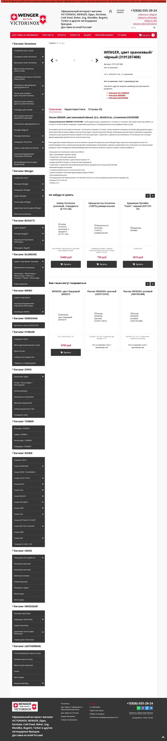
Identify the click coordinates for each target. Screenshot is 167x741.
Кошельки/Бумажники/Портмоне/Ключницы (24, 304)
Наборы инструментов (24, 357)
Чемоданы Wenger (22, 190)
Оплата (61, 35)
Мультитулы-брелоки (23, 665)
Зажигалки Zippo (21, 376)
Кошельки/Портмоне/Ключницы (23, 240)
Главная (52, 43)
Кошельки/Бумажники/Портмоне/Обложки (24, 155)
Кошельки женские (22, 569)
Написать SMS (150, 20)
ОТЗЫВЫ (122, 35)
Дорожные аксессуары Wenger (27, 208)
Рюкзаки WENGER (117, 95)
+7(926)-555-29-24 (144, 10)
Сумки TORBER (20, 434)
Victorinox (65, 703)
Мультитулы (19, 351)
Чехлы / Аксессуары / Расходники (23, 383)
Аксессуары (19, 599)
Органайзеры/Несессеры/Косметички (25, 163)
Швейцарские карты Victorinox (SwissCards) (27, 78)
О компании (95, 707)
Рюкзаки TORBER (21, 428)
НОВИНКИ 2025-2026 (23, 50)
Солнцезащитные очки (24, 409)
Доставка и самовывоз (25, 35)
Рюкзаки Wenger (21, 184)
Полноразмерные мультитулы (27, 653)
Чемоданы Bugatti (22, 248)
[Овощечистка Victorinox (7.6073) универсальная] (102, 229)
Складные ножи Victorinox (25, 56)
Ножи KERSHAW (21, 466)
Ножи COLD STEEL (22, 478)
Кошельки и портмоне (24, 397)
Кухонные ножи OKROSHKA (26, 325)
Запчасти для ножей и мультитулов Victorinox (24, 102)
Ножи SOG (18, 490)
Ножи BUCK (19, 484)
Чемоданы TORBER (22, 446)
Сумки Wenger (20, 196)
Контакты (48, 35)
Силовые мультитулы (23, 659)
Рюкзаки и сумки (21, 587)
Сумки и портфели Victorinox (26, 148)
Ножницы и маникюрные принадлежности (25, 86)
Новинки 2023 (20, 460)
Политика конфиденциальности (104, 717)
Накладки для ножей (23, 109)
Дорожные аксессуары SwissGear (24, 632)
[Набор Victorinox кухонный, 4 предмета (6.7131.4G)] (66, 229)
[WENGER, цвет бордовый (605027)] (66, 317)
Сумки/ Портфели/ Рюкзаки (26, 261)
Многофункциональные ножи (27, 345)
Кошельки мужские (22, 563)
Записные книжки (21, 575)
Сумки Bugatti (20, 227)
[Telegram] (147, 708)
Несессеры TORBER (23, 440)
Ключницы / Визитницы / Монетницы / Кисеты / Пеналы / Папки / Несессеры (26, 275)
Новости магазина (69, 719)
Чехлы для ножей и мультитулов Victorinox (24, 94)
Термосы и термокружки (25, 363)
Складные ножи (21, 339)
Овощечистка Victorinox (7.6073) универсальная (101, 204)
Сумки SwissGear (21, 625)
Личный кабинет (104, 35)
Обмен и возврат (97, 714)
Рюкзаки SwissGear (22, 613)
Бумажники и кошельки (24, 267)
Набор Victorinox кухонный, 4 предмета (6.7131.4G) (65, 206)
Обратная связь (97, 710)
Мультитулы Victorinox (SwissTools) (24, 69)
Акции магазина (68, 716)
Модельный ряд (21, 683)
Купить (67, 264)
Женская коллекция (22, 214)
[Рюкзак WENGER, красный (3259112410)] (102, 317)
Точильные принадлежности (26, 124)
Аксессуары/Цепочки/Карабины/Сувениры (23, 116)
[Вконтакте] (151, 708)
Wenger (62, 43)
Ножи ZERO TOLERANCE (24, 472)
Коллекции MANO (21, 311)
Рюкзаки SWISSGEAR (118, 98)
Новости (75, 35)
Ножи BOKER (20, 496)
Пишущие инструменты (24, 557)
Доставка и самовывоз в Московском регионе (71, 708)
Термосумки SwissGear (24, 639)
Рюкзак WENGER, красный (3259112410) (101, 293)
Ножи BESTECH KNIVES (24, 526)
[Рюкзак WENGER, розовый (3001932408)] (138, 317)
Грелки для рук (20, 391)
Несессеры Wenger (22, 202)
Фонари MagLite (21, 130)
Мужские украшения (23, 403)
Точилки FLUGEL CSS (23, 544)
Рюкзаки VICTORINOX (119, 93)
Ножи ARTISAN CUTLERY (25, 520)
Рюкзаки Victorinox (22, 136)
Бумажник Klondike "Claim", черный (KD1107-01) (138, 206)
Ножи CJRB (18, 532)
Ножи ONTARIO (21, 502)
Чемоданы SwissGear (23, 619)
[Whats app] (138, 708)
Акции (87, 35)
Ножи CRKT (19, 508)
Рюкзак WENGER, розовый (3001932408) (137, 293)
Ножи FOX (18, 514)
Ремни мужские (21, 284)
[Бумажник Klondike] (138, 229)
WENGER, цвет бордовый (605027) (66, 293)
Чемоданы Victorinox (23, 142)
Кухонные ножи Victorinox (25, 62)
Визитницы (19, 593)
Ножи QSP (18, 538)
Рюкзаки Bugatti (21, 233)
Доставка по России (69, 713)
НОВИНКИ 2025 (21, 178)
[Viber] (143, 708)
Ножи (16, 671)
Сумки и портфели (22, 297)
